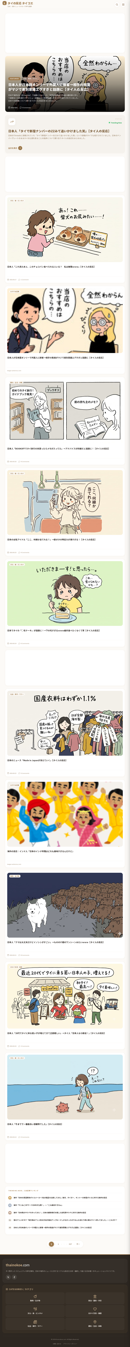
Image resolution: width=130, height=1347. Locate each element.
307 (70, 1244)
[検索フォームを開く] (117, 4)
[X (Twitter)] (8, 1277)
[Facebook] (14, 1277)
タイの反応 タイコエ (20, 3)
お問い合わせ (57, 1344)
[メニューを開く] (123, 4)
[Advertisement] (65, 33)
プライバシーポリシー (70, 1344)
